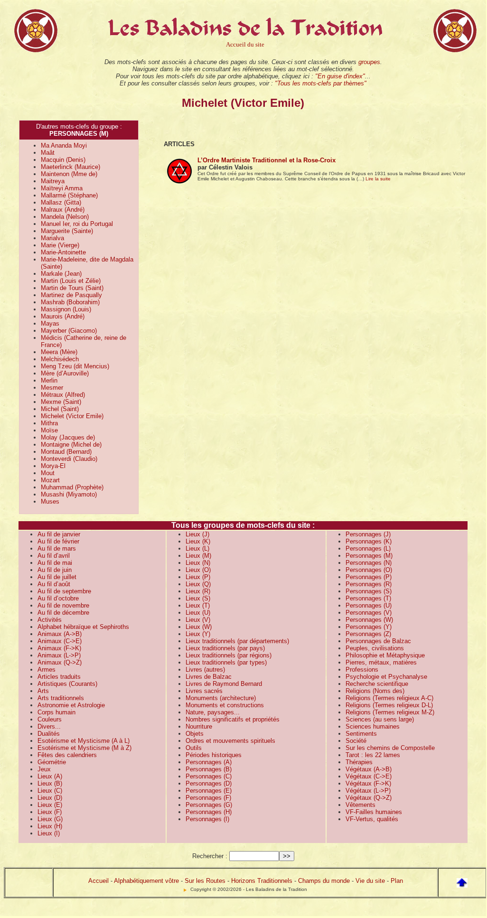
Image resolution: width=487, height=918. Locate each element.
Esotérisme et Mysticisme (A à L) (83, 740)
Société (356, 740)
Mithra (49, 423)
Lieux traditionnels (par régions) (229, 655)
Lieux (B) (49, 783)
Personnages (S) (369, 591)
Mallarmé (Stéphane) (69, 195)
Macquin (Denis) (63, 159)
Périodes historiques (214, 755)
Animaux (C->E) (59, 641)
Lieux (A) (49, 776)
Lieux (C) (49, 790)
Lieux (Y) (198, 633)
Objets (195, 733)
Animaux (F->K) (59, 648)
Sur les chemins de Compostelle (390, 747)
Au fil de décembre (63, 612)
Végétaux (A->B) (369, 769)
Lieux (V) (198, 619)
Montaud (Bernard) (66, 451)
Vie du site (370, 880)
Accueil (98, 880)
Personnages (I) (207, 819)
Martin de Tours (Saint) (72, 287)
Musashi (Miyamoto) (69, 494)
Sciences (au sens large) (380, 719)
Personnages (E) (209, 790)
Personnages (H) (209, 811)
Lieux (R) (198, 591)
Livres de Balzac (209, 676)
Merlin (49, 380)
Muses (50, 501)
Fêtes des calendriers (67, 755)
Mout (48, 473)
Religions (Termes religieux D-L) (389, 705)
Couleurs (49, 719)
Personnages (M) (369, 555)
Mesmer (52, 387)
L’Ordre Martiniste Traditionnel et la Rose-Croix (266, 160)
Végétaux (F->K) (368, 783)
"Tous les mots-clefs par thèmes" (320, 83)
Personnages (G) (209, 804)
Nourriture (199, 726)
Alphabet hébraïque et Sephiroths (83, 626)
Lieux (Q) (198, 584)
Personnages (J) (368, 534)
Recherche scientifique (377, 683)
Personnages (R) (369, 584)
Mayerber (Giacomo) (69, 330)
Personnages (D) (209, 783)
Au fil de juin (54, 569)
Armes (46, 669)
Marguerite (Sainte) (67, 230)
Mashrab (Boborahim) (70, 302)
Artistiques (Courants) (67, 683)
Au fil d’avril (53, 555)
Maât (48, 152)
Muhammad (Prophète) (72, 487)
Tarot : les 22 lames (373, 755)
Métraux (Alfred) (63, 394)
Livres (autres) (205, 669)
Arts (43, 690)
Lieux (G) (50, 819)
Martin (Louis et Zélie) (71, 280)
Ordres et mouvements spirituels (230, 740)
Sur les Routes (205, 880)
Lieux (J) (197, 534)
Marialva (52, 238)
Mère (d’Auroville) (65, 373)
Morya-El (53, 465)
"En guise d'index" (340, 76)
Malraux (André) (62, 209)
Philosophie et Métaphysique (385, 655)
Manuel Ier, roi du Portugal (77, 223)
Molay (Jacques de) (68, 437)
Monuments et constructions (225, 705)
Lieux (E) (49, 804)
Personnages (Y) (369, 626)
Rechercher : (209, 856)
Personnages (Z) (368, 633)
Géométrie (51, 762)
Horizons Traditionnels (261, 880)
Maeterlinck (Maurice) (70, 166)
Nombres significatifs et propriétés (233, 719)
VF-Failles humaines (374, 811)
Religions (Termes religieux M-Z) (390, 712)
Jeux (44, 769)
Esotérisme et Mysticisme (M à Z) (84, 747)
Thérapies (359, 762)
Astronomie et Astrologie (71, 705)
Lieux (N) (198, 562)
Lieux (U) (198, 612)
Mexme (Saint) (61, 401)
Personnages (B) (209, 769)
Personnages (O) (369, 569)
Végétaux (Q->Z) (369, 797)
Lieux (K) (198, 541)
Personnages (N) (369, 562)
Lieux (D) (49, 797)
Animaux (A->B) (59, 633)
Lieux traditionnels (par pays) (225, 648)
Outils (194, 747)
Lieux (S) (198, 598)
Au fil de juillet (56, 577)
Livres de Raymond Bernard (224, 683)
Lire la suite (378, 178)
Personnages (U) (369, 605)
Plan (397, 880)
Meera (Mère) (59, 352)
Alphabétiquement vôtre (146, 880)
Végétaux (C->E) (369, 776)
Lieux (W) (199, 626)
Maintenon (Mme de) (69, 174)
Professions (362, 669)
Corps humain (56, 712)
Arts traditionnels (60, 698)
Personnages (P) (369, 577)
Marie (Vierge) (60, 245)
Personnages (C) (209, 776)
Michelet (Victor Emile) (72, 416)
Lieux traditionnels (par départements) (237, 641)
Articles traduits (59, 676)
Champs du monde (324, 880)
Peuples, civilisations (375, 648)
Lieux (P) (198, 577)
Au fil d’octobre (58, 598)
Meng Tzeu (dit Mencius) (75, 366)
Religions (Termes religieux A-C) (389, 698)
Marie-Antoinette (63, 252)
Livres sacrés (204, 690)
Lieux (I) (48, 833)
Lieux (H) (49, 826)
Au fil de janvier (58, 534)
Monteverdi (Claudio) (69, 458)
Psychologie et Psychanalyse (386, 676)
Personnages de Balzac (378, 641)
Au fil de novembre (63, 605)
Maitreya (53, 181)
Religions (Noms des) (375, 690)
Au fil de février (58, 541)
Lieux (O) (198, 569)
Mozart (50, 480)
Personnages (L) (368, 548)
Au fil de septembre (64, 591)
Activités (49, 619)
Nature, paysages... (213, 712)
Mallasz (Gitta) (61, 202)
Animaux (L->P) (59, 655)
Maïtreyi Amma (62, 188)
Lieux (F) (49, 811)
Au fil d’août (53, 584)
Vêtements (360, 804)
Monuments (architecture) (221, 698)
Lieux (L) (197, 548)
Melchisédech (60, 359)
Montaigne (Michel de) (71, 444)
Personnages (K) (369, 541)
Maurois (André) (62, 316)
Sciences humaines (373, 726)
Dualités (48, 733)
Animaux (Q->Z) (59, 662)
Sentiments (361, 733)
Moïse (49, 430)
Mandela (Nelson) (65, 216)
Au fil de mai (54, 562)
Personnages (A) (209, 762)
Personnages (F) (208, 797)
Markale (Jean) (61, 273)
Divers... (49, 726)
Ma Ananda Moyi (64, 145)
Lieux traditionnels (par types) (226, 662)
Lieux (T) (198, 605)
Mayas (50, 323)
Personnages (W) (369, 619)
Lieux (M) (198, 555)
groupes (369, 62)
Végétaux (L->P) (368, 790)
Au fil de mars (56, 548)
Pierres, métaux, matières (381, 662)
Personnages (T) (368, 598)
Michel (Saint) (60, 408)
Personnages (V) (369, 612)
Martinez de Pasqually (71, 295)
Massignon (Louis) (66, 309)
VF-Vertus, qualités (372, 819)
